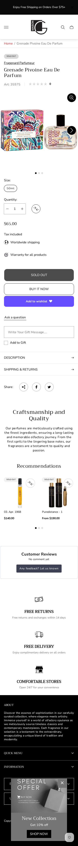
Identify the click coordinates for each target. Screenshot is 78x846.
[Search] (62, 27)
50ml (10, 188)
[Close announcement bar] (71, 7)
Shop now (39, 834)
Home (8, 43)
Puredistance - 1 (52, 512)
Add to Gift (18, 342)
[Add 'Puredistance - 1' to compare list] (68, 483)
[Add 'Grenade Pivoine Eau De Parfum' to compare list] (36, 208)
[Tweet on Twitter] (49, 387)
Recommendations (39, 466)
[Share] (23, 387)
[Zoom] (71, 97)
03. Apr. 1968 (12, 512)
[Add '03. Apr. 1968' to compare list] (30, 483)
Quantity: (10, 199)
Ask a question (15, 317)
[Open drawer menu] (6, 27)
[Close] (62, 783)
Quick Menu (13, 753)
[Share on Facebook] (36, 387)
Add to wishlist (36, 301)
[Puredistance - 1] (58, 492)
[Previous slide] (6, 130)
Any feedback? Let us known (39, 568)
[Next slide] (71, 130)
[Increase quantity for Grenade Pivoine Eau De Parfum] (22, 209)
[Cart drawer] (71, 27)
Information (14, 766)
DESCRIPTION (14, 357)
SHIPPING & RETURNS (21, 369)
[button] (36, 173)
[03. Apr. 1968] (20, 492)
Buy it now (39, 289)
